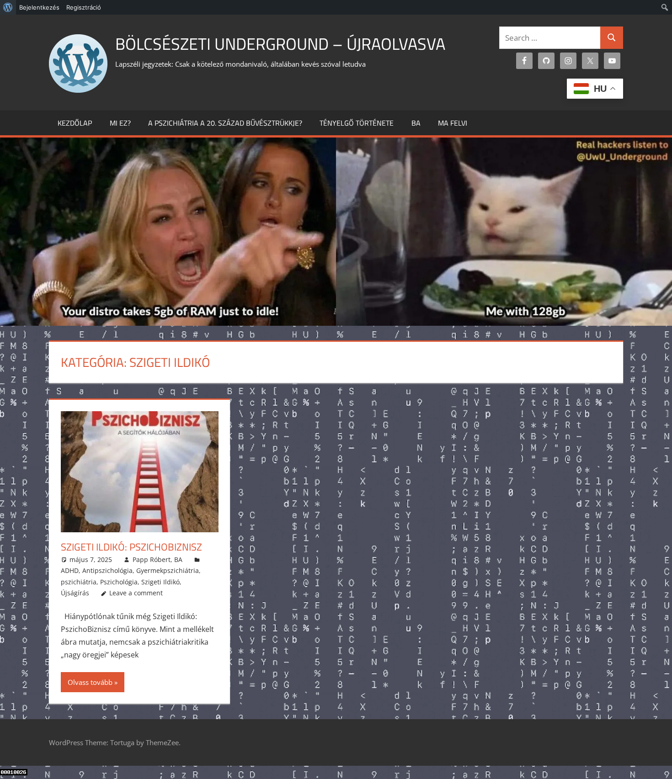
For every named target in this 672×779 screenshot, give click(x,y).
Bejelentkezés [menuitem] (39, 7)
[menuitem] (8, 7)
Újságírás (75, 592)
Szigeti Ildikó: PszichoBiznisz (131, 547)
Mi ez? (120, 122)
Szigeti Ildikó (160, 582)
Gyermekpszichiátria (167, 570)
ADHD (70, 570)
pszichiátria (78, 582)
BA (416, 122)
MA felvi (452, 122)
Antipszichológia (107, 570)
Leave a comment (136, 592)
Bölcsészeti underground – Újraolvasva (280, 43)
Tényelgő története (357, 122)
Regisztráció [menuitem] (83, 7)
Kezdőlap (75, 122)
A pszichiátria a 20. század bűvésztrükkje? (225, 122)
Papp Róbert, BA (157, 559)
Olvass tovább (90, 682)
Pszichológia (119, 582)
